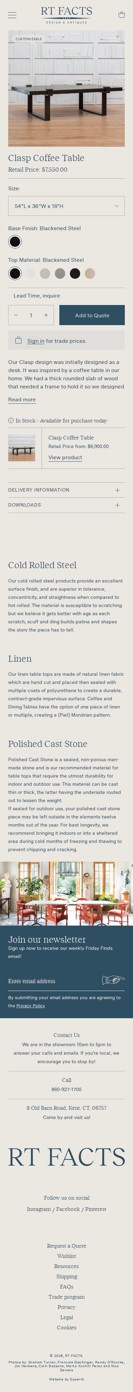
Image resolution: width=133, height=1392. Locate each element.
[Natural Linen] (90, 273)
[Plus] (46, 315)
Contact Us (67, 1035)
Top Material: (25, 260)
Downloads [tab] (24, 504)
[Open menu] (15, 15)
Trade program (66, 1297)
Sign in (35, 341)
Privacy (66, 1307)
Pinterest (95, 1209)
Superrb (77, 1379)
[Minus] (16, 315)
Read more (22, 399)
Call (66, 1080)
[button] (66, 88)
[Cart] (117, 15)
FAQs (66, 1286)
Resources (66, 1266)
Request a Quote (66, 1246)
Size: (14, 188)
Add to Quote (92, 315)
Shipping (66, 1276)
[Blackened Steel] (15, 242)
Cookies (66, 1327)
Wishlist (66, 1256)
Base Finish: (24, 228)
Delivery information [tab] (39, 489)
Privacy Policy (30, 1006)
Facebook (68, 1209)
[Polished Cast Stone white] (30, 273)
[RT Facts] (66, 15)
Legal (66, 1317)
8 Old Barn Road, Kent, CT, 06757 (67, 1108)
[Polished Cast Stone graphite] (60, 273)
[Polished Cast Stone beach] (45, 273)
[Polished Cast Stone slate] (75, 273)
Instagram (39, 1209)
